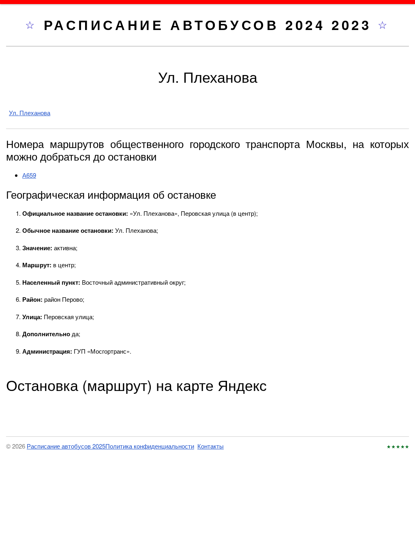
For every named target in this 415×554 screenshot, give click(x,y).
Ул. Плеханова (29, 112)
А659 (29, 175)
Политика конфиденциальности (149, 446)
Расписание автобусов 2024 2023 (211, 24)
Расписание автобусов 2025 (66, 446)
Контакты (210, 446)
